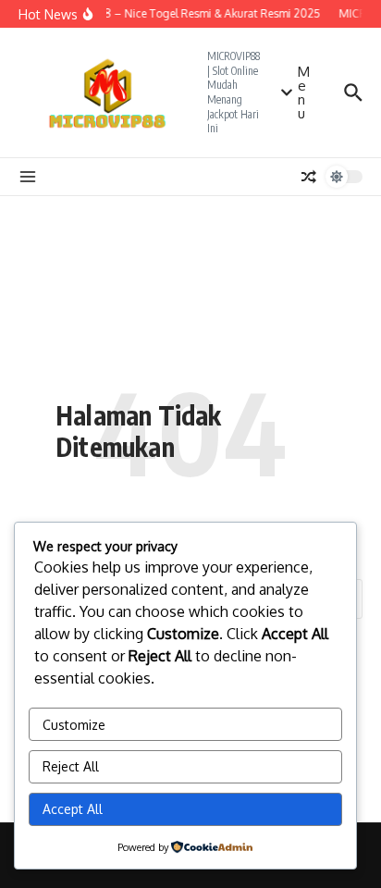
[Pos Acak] (308, 176)
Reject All (71, 766)
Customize (74, 725)
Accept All (73, 809)
